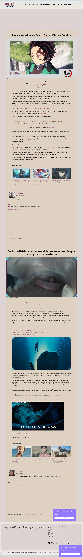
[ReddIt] (47, 88)
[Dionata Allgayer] (12, 196)
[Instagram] (18, 198)
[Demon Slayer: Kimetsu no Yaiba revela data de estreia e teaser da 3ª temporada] (21, 173)
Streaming (50, 31)
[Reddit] (78, 543)
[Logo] (9, 4)
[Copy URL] (50, 88)
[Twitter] (72, 543)
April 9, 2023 (51, 127)
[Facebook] (33, 88)
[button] (80, 4)
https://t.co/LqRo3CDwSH (40, 123)
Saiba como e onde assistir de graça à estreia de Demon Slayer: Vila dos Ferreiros (34, 108)
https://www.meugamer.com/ (20, 195)
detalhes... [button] (63, 550)
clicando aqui (42, 113)
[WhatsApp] (41, 88)
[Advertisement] (41, 18)
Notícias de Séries (40, 31)
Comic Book (12, 204)
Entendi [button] (70, 553)
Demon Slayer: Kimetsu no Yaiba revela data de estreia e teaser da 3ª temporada (21, 182)
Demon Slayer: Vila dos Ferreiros (35, 206)
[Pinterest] (38, 88)
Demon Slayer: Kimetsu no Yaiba (24, 206)
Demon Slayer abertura (14, 206)
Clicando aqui (38, 154)
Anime (30, 31)
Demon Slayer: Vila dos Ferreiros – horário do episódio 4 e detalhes (61, 181)
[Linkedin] (44, 88)
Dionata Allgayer (42, 84)
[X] (36, 88)
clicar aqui (15, 149)
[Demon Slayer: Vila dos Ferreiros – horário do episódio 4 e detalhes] (61, 173)
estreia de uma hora (28, 136)
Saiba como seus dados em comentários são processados (33, 238)
